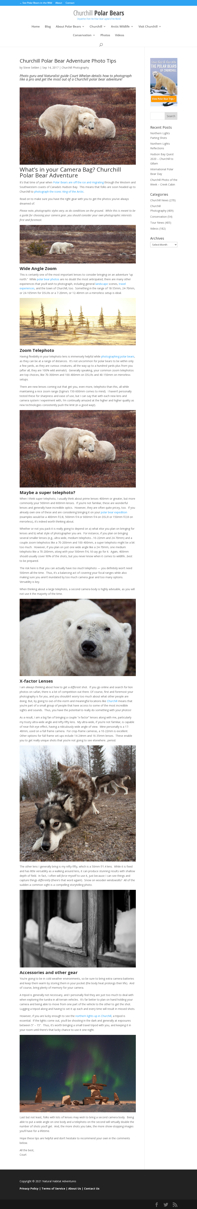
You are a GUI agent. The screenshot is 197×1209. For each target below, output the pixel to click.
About (58, 3)
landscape (101, 284)
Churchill (96, 26)
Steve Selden (31, 67)
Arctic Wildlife (120, 26)
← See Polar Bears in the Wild (36, 3)
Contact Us (91, 1188)
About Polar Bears (68, 26)
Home (36, 26)
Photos (105, 35)
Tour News (157, 222)
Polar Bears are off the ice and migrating (78, 182)
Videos (119, 35)
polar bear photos (48, 279)
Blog (48, 26)
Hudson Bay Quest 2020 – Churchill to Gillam (162, 158)
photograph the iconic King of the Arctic (59, 191)
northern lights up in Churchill (93, 1016)
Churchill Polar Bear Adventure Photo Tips (68, 60)
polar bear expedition (113, 512)
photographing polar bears (117, 356)
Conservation (82, 35)
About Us (74, 1188)
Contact (70, 3)
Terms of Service (53, 1188)
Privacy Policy (29, 1188)
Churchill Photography (75, 67)
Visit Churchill (148, 26)
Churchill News (159, 200)
